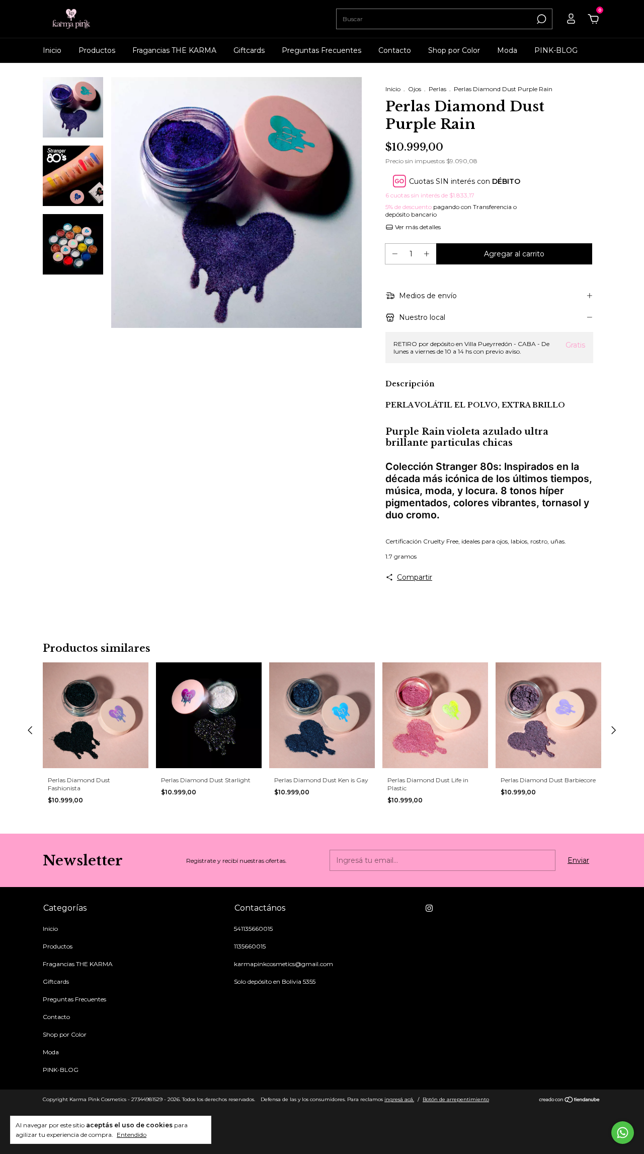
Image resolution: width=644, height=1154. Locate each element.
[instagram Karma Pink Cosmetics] (429, 908)
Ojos (414, 89)
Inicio (52, 50)
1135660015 (250, 946)
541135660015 (253, 928)
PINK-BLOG (556, 50)
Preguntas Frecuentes (321, 50)
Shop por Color (454, 50)
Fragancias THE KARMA (174, 50)
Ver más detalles (417, 227)
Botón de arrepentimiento (456, 1099)
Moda (507, 50)
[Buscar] (540, 19)
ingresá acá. (399, 1099)
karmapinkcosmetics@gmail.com (283, 964)
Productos (96, 50)
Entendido (131, 1134)
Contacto (394, 50)
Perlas (437, 89)
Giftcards (249, 50)
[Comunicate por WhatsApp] (622, 1132)
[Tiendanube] (569, 1100)
